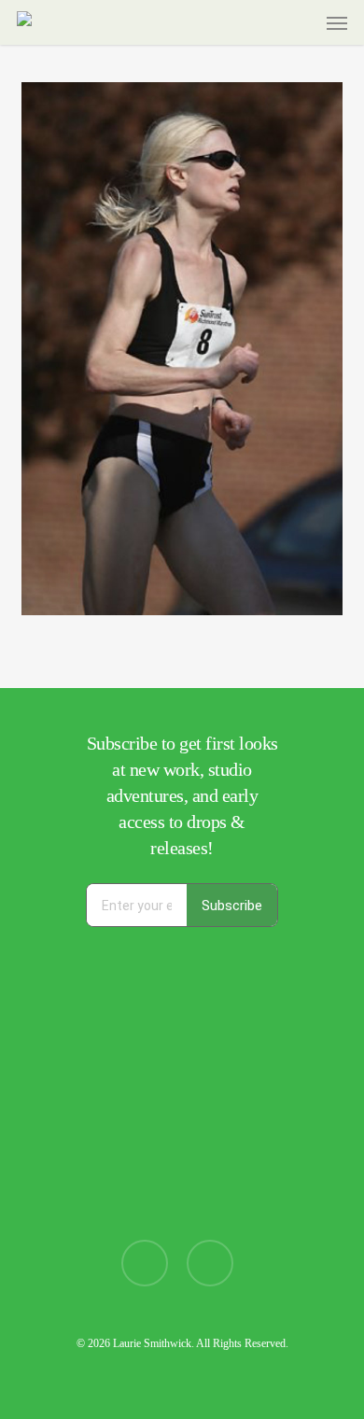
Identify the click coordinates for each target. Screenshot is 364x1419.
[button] (337, 22)
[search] (264, 22)
